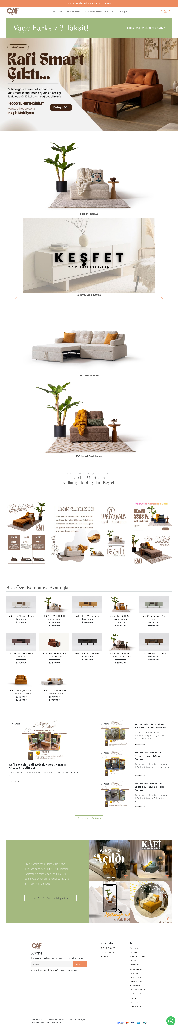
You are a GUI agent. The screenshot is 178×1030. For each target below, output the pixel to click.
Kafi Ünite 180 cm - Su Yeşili (154, 617)
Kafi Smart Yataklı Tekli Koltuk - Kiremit (54, 655)
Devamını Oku (140, 744)
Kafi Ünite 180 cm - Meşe (87, 616)
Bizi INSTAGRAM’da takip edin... (50, 898)
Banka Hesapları (137, 989)
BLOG (114, 12)
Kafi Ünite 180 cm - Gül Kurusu (21, 655)
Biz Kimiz (134, 952)
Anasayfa (134, 948)
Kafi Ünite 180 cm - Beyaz (21, 616)
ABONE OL (80, 964)
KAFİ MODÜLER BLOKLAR (95, 12)
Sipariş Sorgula (136, 1006)
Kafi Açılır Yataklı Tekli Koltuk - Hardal (120, 617)
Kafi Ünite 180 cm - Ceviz (153, 653)
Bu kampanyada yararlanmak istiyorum (146, 28)
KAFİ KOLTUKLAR (72, 12)
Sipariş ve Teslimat (138, 956)
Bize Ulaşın (135, 1002)
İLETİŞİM (123, 12)
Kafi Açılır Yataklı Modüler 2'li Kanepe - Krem (54, 692)
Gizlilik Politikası (50, 969)
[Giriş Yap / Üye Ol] (165, 11)
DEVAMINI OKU (14, 781)
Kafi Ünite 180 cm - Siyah (87, 653)
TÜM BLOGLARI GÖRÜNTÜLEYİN (89, 818)
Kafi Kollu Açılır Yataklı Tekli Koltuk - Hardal (21, 692)
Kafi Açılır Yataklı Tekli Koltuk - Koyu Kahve (120, 655)
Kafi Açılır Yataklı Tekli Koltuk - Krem (54, 617)
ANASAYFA (57, 12)
